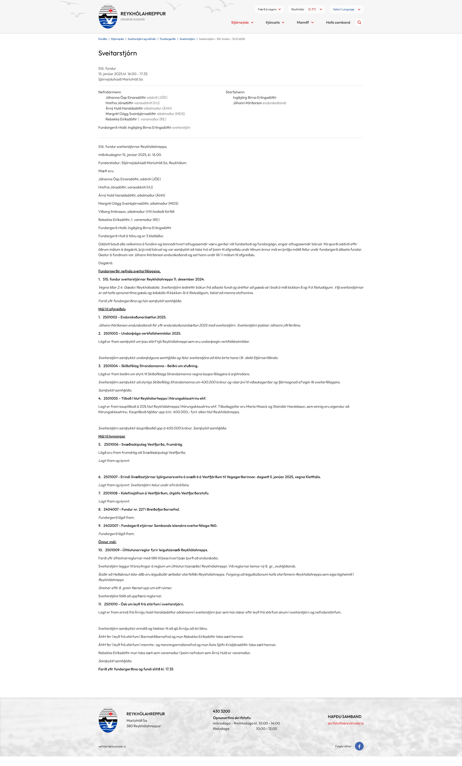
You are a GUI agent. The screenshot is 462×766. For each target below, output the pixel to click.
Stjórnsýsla (117, 39)
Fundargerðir (168, 39)
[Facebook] (359, 746)
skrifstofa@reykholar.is (346, 723)
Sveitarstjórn (187, 39)
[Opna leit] (359, 22)
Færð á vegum (267, 9)
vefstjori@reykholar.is (112, 746)
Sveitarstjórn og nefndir (142, 39)
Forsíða (102, 39)
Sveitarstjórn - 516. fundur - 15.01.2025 (222, 39)
